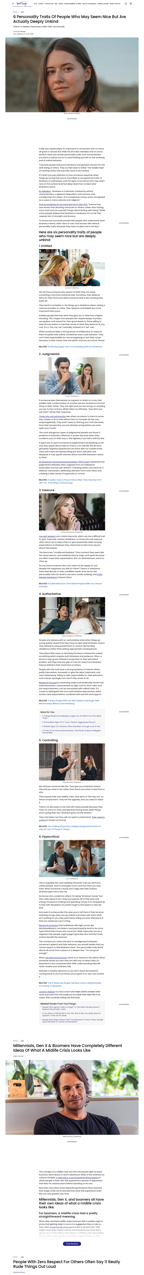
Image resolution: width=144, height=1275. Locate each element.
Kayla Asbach (18, 1056)
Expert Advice (115, 4)
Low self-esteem (47, 536)
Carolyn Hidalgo (19, 31)
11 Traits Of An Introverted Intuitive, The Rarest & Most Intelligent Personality (71, 732)
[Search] (125, 3)
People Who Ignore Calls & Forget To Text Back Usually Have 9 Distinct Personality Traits (70, 1008)
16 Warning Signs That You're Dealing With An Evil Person (75, 346)
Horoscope (49, 4)
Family (61, 4)
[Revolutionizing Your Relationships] (22, 4)
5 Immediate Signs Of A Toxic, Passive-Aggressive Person (68, 722)
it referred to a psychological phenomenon (77, 1177)
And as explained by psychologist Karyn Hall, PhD (63, 204)
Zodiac (41, 4)
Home (15, 12)
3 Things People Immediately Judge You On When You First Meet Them (71, 717)
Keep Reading (72, 1244)
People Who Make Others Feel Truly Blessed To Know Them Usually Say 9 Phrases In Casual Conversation (72, 1021)
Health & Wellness (89, 4)
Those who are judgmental (52, 416)
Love (35, 4)
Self (56, 4)
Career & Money (103, 4)
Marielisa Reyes (19, 1272)
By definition (45, 191)
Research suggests (48, 925)
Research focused (48, 682)
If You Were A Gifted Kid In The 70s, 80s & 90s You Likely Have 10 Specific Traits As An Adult (71, 1014)
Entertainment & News (72, 4)
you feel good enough (56, 957)
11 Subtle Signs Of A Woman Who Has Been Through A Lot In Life (71, 726)
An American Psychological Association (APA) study (64, 461)
